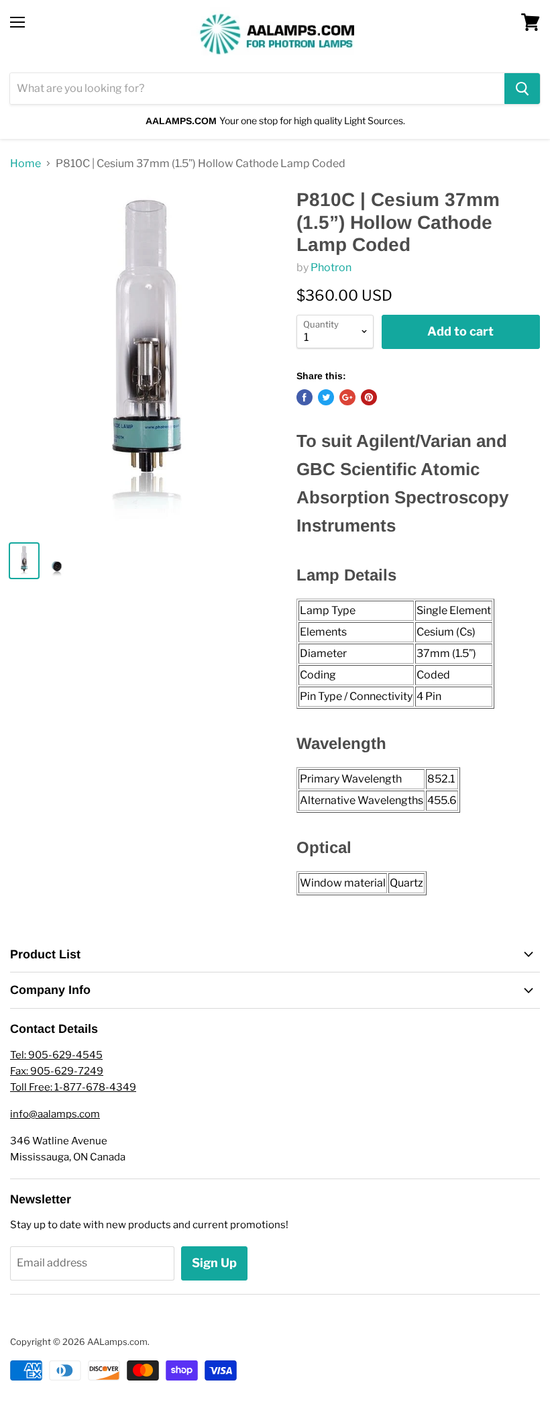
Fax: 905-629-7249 (56, 1071)
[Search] (522, 88)
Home (25, 164)
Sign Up (214, 1263)
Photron (331, 267)
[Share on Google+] (347, 397)
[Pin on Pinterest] (369, 397)
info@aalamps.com (55, 1114)
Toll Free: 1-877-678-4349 (73, 1087)
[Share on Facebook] (304, 397)
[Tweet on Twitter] (326, 397)
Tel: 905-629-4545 (56, 1055)
